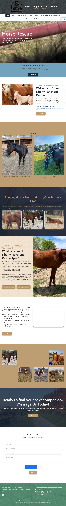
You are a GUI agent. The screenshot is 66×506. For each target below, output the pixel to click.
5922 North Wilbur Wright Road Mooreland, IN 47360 (49, 487)
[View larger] (17, 155)
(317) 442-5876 (43, 489)
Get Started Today (9, 51)
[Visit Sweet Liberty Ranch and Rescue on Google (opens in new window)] (3, 495)
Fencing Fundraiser (23, 287)
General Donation (9, 287)
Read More (41, 113)
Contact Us (33, 415)
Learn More (33, 74)
